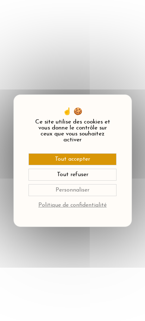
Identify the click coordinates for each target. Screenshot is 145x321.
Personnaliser (72, 190)
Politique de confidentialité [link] (72, 205)
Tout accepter (72, 159)
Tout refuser (72, 175)
